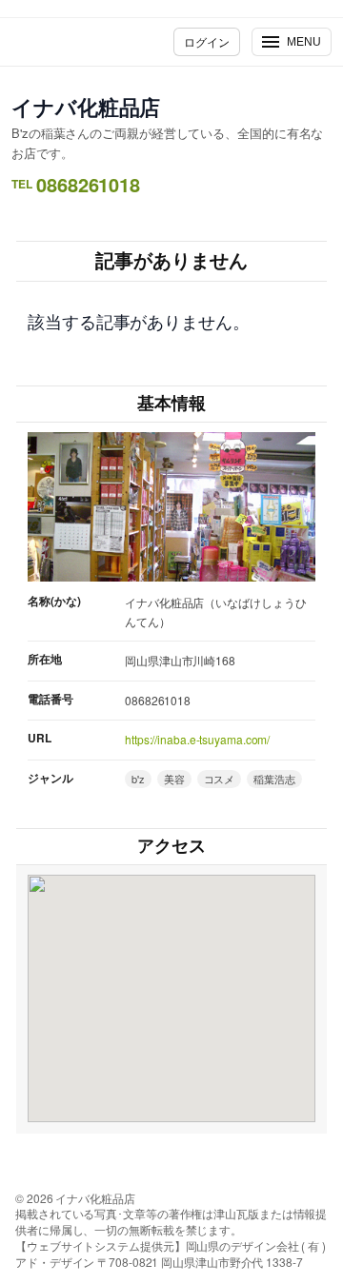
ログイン (207, 41)
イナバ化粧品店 (85, 106)
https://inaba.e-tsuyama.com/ (197, 739)
